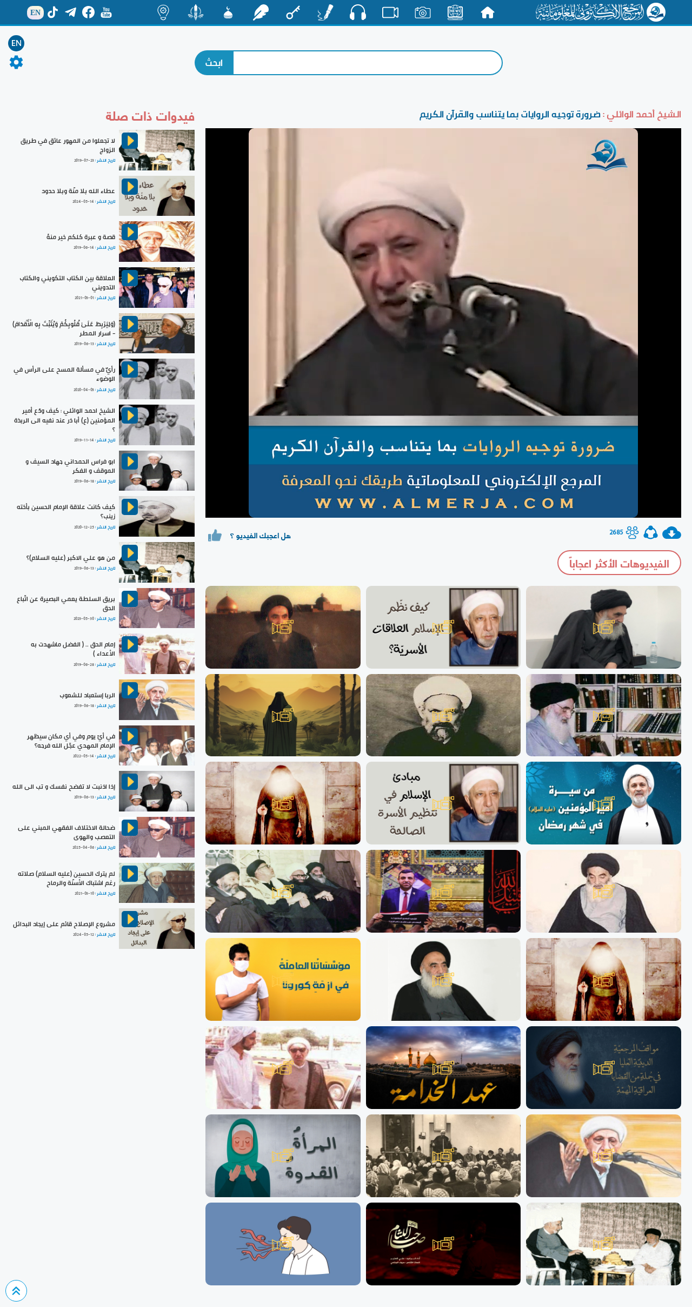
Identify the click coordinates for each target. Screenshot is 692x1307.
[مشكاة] (228, 12)
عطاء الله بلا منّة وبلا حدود (78, 191)
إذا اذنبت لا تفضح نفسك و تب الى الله (63, 787)
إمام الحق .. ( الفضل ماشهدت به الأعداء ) (73, 648)
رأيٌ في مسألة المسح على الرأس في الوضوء (64, 374)
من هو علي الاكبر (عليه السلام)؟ (70, 558)
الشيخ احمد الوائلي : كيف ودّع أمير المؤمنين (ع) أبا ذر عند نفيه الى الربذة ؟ (64, 420)
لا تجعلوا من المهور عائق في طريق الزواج (68, 145)
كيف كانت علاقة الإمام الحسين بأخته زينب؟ (66, 511)
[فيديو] (390, 12)
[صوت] (358, 11)
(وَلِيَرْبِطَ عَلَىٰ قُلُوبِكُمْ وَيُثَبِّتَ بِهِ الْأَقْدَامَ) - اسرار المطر (63, 328)
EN (16, 43)
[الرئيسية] (488, 12)
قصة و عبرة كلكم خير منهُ (80, 237)
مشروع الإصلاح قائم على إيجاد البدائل (64, 924)
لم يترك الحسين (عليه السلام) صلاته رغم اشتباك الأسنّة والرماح (66, 878)
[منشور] (196, 12)
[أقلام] (325, 12)
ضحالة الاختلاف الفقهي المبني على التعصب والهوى (66, 832)
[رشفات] (260, 12)
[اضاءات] (163, 12)
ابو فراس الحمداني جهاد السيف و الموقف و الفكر (70, 466)
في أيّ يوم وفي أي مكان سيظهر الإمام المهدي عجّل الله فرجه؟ (71, 740)
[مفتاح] (293, 12)
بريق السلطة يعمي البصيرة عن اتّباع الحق (66, 603)
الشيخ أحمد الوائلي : (641, 114)
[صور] (423, 12)
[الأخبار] (455, 12)
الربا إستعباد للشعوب (87, 695)
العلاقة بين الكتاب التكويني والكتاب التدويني (67, 282)
